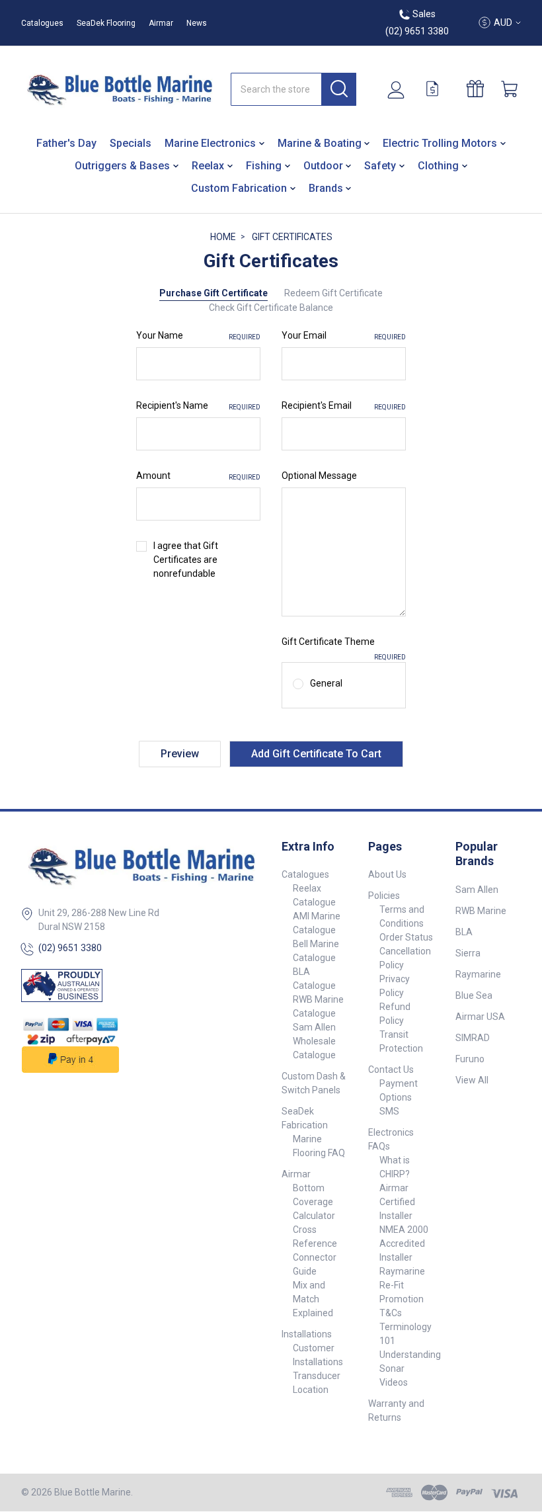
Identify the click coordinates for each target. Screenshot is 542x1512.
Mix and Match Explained (313, 1299)
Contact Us (391, 1069)
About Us (387, 874)
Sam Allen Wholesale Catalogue (314, 1041)
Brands (326, 188)
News (196, 23)
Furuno (469, 1059)
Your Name (198, 335)
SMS (389, 1111)
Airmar (161, 23)
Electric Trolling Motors (440, 143)
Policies (384, 895)
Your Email (344, 335)
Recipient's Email (344, 405)
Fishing (264, 165)
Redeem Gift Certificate (333, 293)
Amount (198, 475)
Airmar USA (480, 1016)
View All (471, 1080)
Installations (307, 1334)
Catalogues (42, 23)
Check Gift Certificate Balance (271, 307)
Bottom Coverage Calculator (314, 1202)
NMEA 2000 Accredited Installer (403, 1243)
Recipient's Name (198, 405)
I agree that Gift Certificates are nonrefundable (185, 559)
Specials (130, 143)
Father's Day (66, 143)
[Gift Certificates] (480, 89)
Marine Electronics (210, 143)
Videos (393, 1382)
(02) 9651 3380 (70, 948)
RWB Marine (480, 910)
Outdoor (323, 165)
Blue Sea (473, 995)
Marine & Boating (320, 143)
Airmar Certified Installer (397, 1202)
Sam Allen (476, 889)
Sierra (468, 953)
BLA (464, 932)
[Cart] (511, 89)
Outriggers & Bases (122, 165)
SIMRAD (472, 1037)
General (326, 683)
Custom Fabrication (239, 188)
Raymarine (478, 974)
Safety (380, 165)
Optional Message (319, 475)
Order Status (406, 937)
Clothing (438, 165)
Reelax (208, 165)
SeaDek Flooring (106, 23)
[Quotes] (437, 89)
